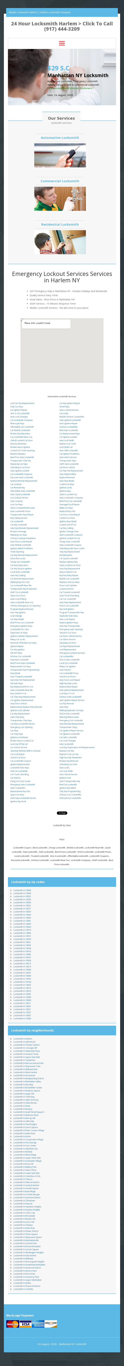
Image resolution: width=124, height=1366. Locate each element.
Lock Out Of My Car (19, 744)
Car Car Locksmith (67, 599)
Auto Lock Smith (66, 440)
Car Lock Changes (67, 740)
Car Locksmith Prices (68, 673)
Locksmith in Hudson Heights (27, 1209)
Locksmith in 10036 (22, 975)
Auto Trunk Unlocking (69, 595)
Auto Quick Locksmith (20, 494)
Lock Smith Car (66, 447)
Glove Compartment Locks (22, 507)
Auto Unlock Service (68, 774)
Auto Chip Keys (17, 717)
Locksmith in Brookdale (24, 1215)
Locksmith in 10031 (22, 942)
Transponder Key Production (23, 588)
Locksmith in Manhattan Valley (27, 1081)
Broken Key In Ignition (20, 447)
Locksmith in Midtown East (25, 1069)
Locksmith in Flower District (26, 1231)
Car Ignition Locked (68, 437)
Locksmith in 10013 (22, 963)
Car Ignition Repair (18, 410)
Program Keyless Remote (21, 609)
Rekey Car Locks (17, 639)
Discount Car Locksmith (70, 798)
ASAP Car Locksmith (19, 592)
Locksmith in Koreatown (24, 1075)
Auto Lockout (16, 501)
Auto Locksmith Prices (20, 511)
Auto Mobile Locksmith (20, 545)
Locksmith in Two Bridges (25, 1124)
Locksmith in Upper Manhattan (27, 1280)
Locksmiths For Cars (19, 629)
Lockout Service (66, 588)
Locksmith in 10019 (22, 930)
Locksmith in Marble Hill (24, 1219)
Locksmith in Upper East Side (27, 1057)
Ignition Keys (65, 491)
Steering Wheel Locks (69, 717)
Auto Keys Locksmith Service (23, 798)
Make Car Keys (66, 507)
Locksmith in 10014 (22, 966)
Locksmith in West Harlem (25, 1072)
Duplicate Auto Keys (68, 615)
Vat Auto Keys (16, 683)
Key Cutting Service (18, 518)
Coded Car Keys (66, 484)
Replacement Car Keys (20, 666)
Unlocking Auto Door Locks (71, 548)
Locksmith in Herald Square (26, 1188)
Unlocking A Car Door (20, 467)
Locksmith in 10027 (22, 1006)
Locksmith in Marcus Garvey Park (28, 1063)
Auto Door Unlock (18, 703)
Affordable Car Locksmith (22, 426)
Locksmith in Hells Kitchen (25, 1103)
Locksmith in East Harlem (25, 1255)
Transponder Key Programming (24, 669)
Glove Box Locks (17, 558)
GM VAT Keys (16, 653)
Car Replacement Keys (69, 433)
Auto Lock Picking (18, 599)
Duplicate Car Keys (18, 632)
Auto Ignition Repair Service (71, 700)
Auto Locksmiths (17, 788)
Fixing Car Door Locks (20, 781)
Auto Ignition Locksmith (70, 420)
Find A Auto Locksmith (69, 713)
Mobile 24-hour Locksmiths (71, 416)
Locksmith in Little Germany (26, 1099)
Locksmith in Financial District (27, 1286)
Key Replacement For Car (21, 686)
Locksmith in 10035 (22, 945)
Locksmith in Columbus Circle (27, 1176)
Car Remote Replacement (22, 578)
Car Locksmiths (66, 656)
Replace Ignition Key (68, 561)
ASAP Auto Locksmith (69, 464)
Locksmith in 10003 (22, 917)
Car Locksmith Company (21, 420)
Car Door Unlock (67, 467)
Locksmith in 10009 (22, 893)
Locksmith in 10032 (22, 994)
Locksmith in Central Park (25, 1243)
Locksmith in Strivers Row (25, 1270)
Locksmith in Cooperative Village (28, 1139)
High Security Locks (68, 683)
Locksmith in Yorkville (23, 1289)
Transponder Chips (68, 727)
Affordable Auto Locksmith (22, 491)
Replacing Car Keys (19, 464)
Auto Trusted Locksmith (21, 676)
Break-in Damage (18, 531)
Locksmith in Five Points (24, 1273)
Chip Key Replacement (69, 551)
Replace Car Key (66, 750)
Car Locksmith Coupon (20, 761)
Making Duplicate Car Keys (71, 710)
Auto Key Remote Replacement (24, 528)
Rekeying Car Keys (18, 534)
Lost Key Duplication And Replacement (77, 747)
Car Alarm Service (67, 639)
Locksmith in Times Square (26, 1234)
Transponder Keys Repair (22, 514)
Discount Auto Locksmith (21, 477)
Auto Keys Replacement (70, 602)
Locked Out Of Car (67, 524)
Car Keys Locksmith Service (22, 723)
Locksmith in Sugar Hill (24, 1093)
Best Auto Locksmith (68, 430)
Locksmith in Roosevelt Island (27, 1246)
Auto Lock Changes (19, 416)
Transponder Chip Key (20, 460)
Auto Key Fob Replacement (22, 680)
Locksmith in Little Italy (24, 1121)
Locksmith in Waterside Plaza (27, 1051)
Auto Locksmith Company (71, 497)
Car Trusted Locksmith (69, 592)
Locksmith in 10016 (22, 991)
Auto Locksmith (66, 744)
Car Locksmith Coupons (21, 474)
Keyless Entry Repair (68, 686)
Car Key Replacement (20, 713)
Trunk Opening (17, 551)
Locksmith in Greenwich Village (27, 1161)
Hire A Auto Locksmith (69, 659)
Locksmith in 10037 (22, 1012)
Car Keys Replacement (69, 646)
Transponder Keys (67, 460)
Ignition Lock (65, 777)
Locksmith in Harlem (23, 1038)
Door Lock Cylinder (68, 585)
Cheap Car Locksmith (20, 561)
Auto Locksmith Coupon (70, 545)
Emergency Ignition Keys (21, 626)
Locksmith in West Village (25, 1154)
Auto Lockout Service (68, 410)
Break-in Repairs (17, 453)
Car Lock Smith (66, 771)
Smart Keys (64, 406)
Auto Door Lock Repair (69, 680)
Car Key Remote (66, 703)
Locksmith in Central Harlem (26, 1185)
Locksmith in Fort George (25, 1142)
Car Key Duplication (19, 565)
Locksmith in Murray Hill (24, 1118)
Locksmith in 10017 (22, 908)
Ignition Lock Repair (19, 737)
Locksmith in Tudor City (24, 1212)
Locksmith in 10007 (22, 1015)
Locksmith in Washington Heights (29, 1252)
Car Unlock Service (18, 747)
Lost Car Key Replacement (22, 403)
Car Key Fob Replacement (71, 470)
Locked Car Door (67, 518)
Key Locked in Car (18, 693)
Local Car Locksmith (68, 663)
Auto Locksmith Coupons (70, 534)
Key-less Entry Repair (68, 575)
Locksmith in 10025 (22, 896)
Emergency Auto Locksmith (22, 784)
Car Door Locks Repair (69, 514)
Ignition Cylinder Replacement (24, 636)
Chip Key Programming (69, 791)
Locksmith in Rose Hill (23, 1164)
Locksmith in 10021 (22, 1009)
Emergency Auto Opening (71, 629)
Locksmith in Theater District (26, 1045)
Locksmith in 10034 (22, 914)
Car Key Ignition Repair (69, 403)
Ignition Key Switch (67, 788)
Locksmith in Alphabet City (26, 1148)
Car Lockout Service (19, 497)
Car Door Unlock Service (70, 636)
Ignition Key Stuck (18, 801)
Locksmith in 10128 (22, 982)
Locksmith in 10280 (22, 1018)
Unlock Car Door (18, 757)
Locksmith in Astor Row (24, 1228)
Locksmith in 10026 (22, 899)
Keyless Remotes (67, 477)
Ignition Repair (17, 646)
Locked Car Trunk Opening (22, 450)
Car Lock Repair (17, 754)
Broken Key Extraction (20, 433)
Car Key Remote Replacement (23, 555)
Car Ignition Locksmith (69, 734)
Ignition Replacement (20, 764)
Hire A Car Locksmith (19, 413)
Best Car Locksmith (68, 784)
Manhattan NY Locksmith (72, 1344)
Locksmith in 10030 (22, 902)
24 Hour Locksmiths (68, 426)
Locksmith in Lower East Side (27, 1173)
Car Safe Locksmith (68, 737)
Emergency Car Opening (21, 727)
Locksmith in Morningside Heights (29, 1261)
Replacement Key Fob (20, 791)
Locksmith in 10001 (22, 920)
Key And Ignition (66, 609)
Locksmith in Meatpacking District (29, 1078)
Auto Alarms (65, 669)
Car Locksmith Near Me (20, 585)
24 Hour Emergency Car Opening (25, 605)
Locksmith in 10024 (22, 927)
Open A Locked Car (68, 494)
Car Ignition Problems (69, 453)
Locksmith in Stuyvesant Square (28, 1237)
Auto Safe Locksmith (68, 450)
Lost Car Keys (16, 504)
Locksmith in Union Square (26, 1127)
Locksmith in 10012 (22, 936)
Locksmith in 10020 (22, 911)
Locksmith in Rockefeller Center (28, 1087)
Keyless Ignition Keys (68, 622)
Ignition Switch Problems (21, 548)
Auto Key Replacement (69, 568)
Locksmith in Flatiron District (26, 1182)
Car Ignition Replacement (21, 700)
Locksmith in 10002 (22, 985)
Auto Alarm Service (68, 457)
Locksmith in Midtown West (26, 1115)
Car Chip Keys (16, 734)
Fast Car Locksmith (18, 771)
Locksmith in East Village (25, 1191)
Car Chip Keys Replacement (22, 696)
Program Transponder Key (71, 612)
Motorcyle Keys (17, 423)
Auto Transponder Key (69, 781)
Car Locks (63, 413)
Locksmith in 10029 (22, 939)
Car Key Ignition (17, 649)
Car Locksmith (16, 521)
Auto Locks (64, 767)
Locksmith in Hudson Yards (26, 1054)
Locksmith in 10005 (22, 933)
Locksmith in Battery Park (25, 1167)
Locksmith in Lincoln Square (26, 1249)
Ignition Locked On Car (69, 538)
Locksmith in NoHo (22, 1136)
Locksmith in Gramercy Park (26, 1277)
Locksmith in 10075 (22, 957)
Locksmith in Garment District (27, 1197)
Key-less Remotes (18, 443)
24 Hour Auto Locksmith (70, 696)
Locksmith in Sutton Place (25, 1170)
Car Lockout (15, 484)
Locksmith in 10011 (22, 1003)
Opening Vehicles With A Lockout (25, 750)
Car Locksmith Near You (21, 437)
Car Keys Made (17, 619)
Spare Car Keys (17, 794)
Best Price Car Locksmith (70, 501)
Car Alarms (15, 777)
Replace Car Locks (67, 443)
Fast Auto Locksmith (19, 659)
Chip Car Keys (16, 406)
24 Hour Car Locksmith (20, 656)
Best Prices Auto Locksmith (22, 663)
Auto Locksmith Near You (21, 602)
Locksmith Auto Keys (19, 767)
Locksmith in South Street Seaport (29, 1112)
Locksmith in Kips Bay (23, 1084)
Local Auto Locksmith (20, 572)
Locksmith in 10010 (22, 988)
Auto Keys (63, 707)
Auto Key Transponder (69, 626)
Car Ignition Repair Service (71, 730)
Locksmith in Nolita (22, 1283)
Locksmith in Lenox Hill (24, 1222)
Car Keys (14, 730)
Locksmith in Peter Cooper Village (29, 1130)
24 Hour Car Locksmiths (70, 794)
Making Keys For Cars (20, 582)
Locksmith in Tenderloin (24, 1060)
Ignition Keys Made (68, 521)
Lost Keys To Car (67, 693)
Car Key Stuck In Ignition (21, 568)
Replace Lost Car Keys (69, 582)
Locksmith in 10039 (22, 960)
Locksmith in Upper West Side (27, 1157)
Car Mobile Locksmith (20, 430)
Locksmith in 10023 (22, 972)
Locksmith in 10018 (22, 951)
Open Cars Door (18, 595)
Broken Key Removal (68, 761)
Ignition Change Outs (68, 531)
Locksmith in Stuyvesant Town (27, 1066)
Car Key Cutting (66, 528)
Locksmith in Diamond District (27, 1267)
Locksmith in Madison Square (27, 1090)
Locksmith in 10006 (22, 890)
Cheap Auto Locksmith (69, 541)
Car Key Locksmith (18, 524)
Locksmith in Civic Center (25, 1145)
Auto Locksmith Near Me (21, 690)
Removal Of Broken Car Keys (23, 642)
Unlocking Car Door (68, 764)
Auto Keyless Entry (67, 474)
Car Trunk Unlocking (19, 774)
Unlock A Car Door (68, 632)
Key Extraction (65, 555)
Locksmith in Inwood (23, 1203)
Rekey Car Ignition (67, 666)
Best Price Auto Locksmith (22, 457)
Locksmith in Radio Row (24, 1133)
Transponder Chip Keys (21, 720)
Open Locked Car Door (70, 565)
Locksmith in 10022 (22, 905)
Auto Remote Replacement (71, 723)
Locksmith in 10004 (22, 924)
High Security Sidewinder (70, 757)
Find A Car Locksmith (68, 605)
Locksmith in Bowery (23, 1109)
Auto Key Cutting (17, 575)
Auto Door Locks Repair (21, 541)
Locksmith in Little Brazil (24, 1041)
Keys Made (15, 673)
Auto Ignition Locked (19, 470)
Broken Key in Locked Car (22, 740)
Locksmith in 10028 (22, 1000)
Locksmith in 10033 (22, 978)
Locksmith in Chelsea (23, 1225)
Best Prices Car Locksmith (22, 622)
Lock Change (16, 615)
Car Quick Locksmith (68, 558)
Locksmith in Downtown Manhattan (29, 1264)
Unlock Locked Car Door (21, 440)
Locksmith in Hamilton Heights (27, 1206)
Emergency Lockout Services (72, 653)
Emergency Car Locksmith (71, 720)
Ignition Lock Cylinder (20, 710)
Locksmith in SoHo (22, 1106)
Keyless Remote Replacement (23, 480)
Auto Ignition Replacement (71, 690)
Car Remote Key (17, 487)
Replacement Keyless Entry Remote (26, 707)
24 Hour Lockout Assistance (23, 538)
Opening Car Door (67, 642)
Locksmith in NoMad (23, 1151)
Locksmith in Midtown (23, 1258)
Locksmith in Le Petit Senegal (27, 1194)
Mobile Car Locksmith (69, 578)
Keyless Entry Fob (67, 511)
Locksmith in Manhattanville (26, 1240)
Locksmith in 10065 (22, 954)
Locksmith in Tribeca (23, 1179)
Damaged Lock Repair (69, 504)
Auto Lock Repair (67, 619)
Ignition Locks (65, 487)
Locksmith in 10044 (22, 948)
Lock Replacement (67, 649)
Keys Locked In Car (68, 572)
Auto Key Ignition (18, 612)
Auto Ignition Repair (68, 423)
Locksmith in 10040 (22, 969)
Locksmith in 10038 (22, 997)
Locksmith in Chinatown (24, 1200)
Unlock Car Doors (67, 676)
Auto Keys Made (66, 480)
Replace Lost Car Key (68, 754)
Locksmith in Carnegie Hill (25, 1048)
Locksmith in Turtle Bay (24, 1096)
